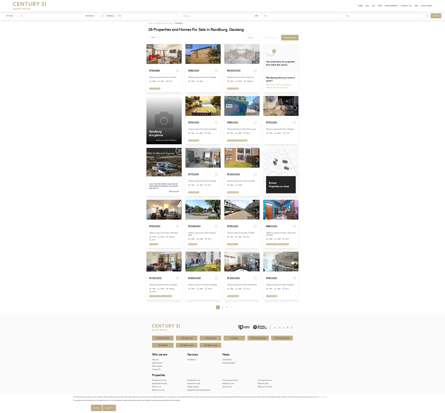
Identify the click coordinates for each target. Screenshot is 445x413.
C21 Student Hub (282, 338)
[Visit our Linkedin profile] (288, 327)
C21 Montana (210, 338)
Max (347, 16)
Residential (160, 23)
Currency (186, 16)
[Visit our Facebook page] (283, 327)
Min (265, 16)
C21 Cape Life (186, 338)
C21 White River (186, 345)
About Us (155, 360)
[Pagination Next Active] (158, 37)
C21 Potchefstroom (258, 338)
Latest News (227, 360)
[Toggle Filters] (427, 15)
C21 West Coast (210, 345)
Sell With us (191, 360)
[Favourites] (177, 70)
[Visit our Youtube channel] (292, 327)
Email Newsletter (228, 363)
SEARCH (436, 16)
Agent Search (157, 363)
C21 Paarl (234, 338)
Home (150, 23)
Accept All (109, 408)
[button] (115, 16)
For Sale (170, 23)
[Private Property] (260, 327)
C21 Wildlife (163, 345)
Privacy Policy (323, 397)
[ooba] (243, 327)
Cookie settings (82, 408)
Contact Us (156, 369)
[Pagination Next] (232, 307)
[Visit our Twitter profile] (275, 327)
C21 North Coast (163, 338)
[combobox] (127, 16)
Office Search (157, 366)
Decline (96, 408)
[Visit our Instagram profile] (280, 327)
